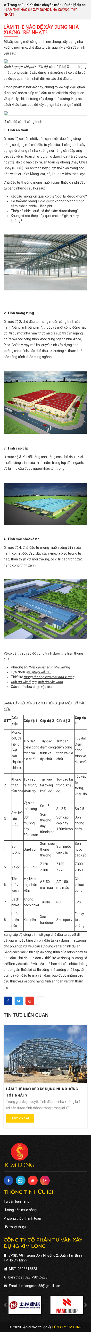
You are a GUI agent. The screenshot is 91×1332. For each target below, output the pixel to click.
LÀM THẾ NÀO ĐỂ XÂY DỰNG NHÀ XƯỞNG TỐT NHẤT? (42, 1092)
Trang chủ (15, 5)
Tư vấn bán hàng (16, 1201)
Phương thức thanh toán (22, 1218)
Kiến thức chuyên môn (43, 5)
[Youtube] (33, 1180)
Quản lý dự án (75, 5)
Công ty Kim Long (67, 1327)
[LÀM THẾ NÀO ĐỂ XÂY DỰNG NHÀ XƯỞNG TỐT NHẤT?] (45, 1054)
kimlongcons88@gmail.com (40, 1286)
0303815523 (27, 1269)
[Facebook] (8, 1180)
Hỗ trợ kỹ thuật (15, 1227)
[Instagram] (45, 1180)
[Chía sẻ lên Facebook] (8, 1001)
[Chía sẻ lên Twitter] (18, 1001)
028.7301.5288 (36, 1277)
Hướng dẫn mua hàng (20, 1210)
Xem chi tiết (20, 1118)
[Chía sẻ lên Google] (29, 1001)
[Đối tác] (25, 1305)
